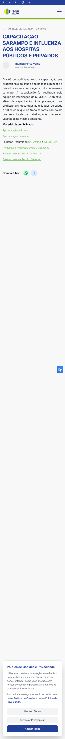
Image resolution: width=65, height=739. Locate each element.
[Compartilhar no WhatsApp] (26, 173)
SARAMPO (35, 142)
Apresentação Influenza (15, 130)
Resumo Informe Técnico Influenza (22, 153)
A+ (16, 2)
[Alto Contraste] (23, 2)
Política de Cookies (24, 698)
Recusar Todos (32, 711)
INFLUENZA (51, 142)
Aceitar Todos (32, 728)
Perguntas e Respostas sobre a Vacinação (26, 147)
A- (4, 2)
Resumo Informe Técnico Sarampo (22, 159)
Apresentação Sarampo (15, 136)
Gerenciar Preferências (32, 720)
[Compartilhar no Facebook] (34, 173)
